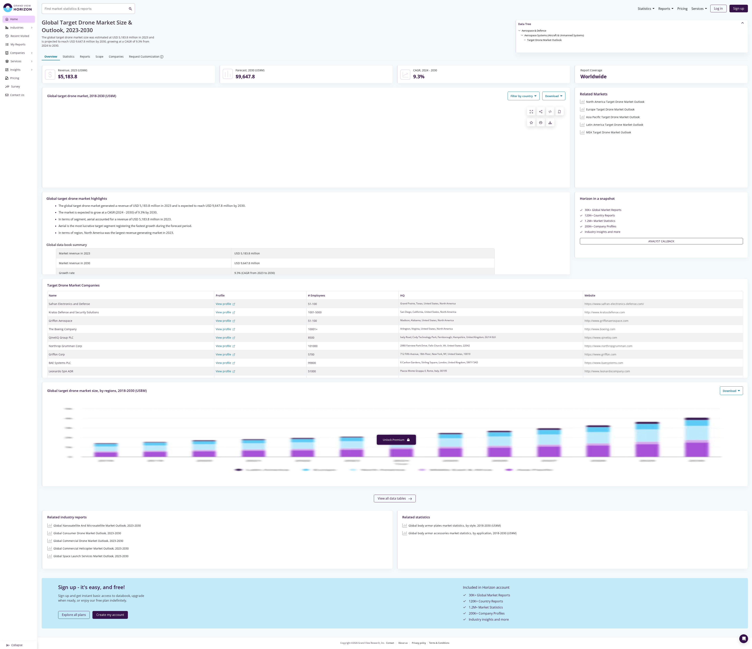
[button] (534, 30)
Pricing (682, 8)
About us (403, 643)
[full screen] (531, 111)
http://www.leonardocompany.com (607, 371)
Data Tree (524, 24)
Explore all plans (74, 615)
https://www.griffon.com (600, 354)
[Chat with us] (743, 638)
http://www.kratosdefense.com (605, 312)
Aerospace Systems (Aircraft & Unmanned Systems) (554, 35)
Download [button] (552, 96)
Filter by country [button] (522, 96)
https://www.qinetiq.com (601, 337)
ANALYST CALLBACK (661, 241)
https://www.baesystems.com (604, 363)
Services (697, 8)
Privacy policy (419, 643)
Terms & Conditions (439, 643)
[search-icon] (130, 8)
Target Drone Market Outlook (544, 40)
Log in (718, 8)
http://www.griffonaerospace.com (606, 321)
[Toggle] (519, 30)
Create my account (110, 615)
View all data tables (392, 498)
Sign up (738, 8)
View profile (224, 304)
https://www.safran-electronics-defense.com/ (614, 304)
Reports (664, 8)
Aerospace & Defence (534, 30)
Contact (390, 643)
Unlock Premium (394, 440)
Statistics (644, 8)
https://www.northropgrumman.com (608, 346)
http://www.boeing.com (600, 329)
